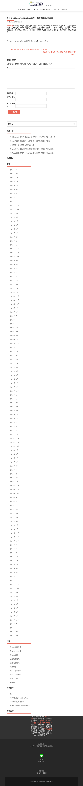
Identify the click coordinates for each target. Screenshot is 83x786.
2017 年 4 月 (14, 608)
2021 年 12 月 (14, 391)
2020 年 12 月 (14, 438)
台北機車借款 (15, 659)
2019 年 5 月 (14, 513)
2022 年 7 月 (14, 363)
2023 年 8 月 (14, 312)
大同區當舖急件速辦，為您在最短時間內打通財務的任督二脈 (32, 153)
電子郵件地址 (11, 98)
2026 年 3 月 (14, 190)
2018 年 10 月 (14, 541)
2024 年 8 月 (14, 265)
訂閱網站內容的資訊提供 (19, 698)
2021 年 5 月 (14, 419)
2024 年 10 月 (14, 257)
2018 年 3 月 (14, 569)
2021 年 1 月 (14, 434)
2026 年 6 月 (14, 178)
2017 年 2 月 (14, 616)
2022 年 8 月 (14, 359)
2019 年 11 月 (14, 490)
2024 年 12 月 (14, 249)
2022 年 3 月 (14, 379)
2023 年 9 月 (14, 308)
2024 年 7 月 (14, 268)
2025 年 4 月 (14, 233)
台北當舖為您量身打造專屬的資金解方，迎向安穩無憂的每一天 (32, 137)
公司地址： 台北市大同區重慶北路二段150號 (41, 745)
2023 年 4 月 (14, 328)
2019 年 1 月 (14, 529)
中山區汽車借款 (15, 651)
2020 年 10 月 (14, 446)
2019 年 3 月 (14, 521)
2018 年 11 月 (14, 537)
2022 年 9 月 (14, 355)
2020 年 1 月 (14, 482)
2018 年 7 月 (14, 553)
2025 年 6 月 (14, 225)
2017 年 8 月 (14, 596)
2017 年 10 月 (14, 588)
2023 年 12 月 (14, 296)
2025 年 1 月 (14, 245)
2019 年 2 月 (14, 525)
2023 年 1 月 (14, 340)
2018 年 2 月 (14, 573)
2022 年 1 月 (14, 387)
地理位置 (56, 9)
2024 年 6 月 (14, 272)
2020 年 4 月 (14, 470)
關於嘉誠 (21, 9)
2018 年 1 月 (14, 576)
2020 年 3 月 (14, 474)
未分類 (12, 682)
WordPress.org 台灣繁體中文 (20, 706)
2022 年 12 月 (14, 344)
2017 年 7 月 (14, 600)
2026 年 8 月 (14, 170)
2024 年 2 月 (14, 288)
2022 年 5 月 (14, 371)
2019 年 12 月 (14, 486)
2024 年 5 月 (14, 276)
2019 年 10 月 (14, 494)
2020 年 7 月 (14, 458)
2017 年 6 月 (14, 604)
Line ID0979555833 (41, 760)
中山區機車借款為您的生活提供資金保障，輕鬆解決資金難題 (32, 149)
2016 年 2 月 (14, 636)
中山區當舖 (14, 655)
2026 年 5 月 (14, 182)
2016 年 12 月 (14, 620)
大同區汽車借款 (15, 675)
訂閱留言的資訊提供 (17, 702)
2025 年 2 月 (14, 241)
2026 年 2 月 (14, 193)
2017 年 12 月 (14, 580)
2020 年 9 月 (14, 450)
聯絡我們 (64, 9)
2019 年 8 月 (14, 501)
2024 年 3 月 (14, 284)
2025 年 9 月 (14, 213)
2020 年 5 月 (14, 466)
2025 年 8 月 (14, 217)
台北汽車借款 (15, 663)
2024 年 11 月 (14, 253)
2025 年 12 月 (14, 201)
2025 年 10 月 (14, 209)
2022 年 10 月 (14, 351)
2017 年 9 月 (14, 592)
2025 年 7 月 (14, 221)
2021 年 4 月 (14, 422)
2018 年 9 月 (14, 545)
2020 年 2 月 (14, 478)
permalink (44, 41)
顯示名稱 (10, 93)
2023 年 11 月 (14, 300)
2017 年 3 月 (14, 612)
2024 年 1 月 (14, 292)
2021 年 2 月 (14, 430)
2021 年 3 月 (14, 426)
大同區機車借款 (15, 671)
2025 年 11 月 (14, 205)
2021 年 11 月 (14, 395)
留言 (9, 67)
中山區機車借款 (15, 647)
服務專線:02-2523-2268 (41, 772)
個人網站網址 (11, 104)
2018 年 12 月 (14, 533)
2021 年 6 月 (14, 415)
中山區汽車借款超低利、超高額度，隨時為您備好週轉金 (30, 141)
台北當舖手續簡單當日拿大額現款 (22, 145)
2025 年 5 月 (14, 229)
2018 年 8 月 (14, 549)
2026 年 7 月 (14, 174)
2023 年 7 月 (14, 316)
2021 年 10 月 (14, 399)
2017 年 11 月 (14, 584)
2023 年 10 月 (14, 304)
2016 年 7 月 (14, 624)
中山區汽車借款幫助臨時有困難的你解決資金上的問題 (27, 49)
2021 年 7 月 (14, 411)
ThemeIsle (49, 782)
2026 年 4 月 (14, 186)
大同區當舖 (14, 678)
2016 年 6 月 (14, 628)
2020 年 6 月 (14, 462)
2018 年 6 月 (14, 557)
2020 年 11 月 (14, 442)
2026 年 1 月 (14, 197)
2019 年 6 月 (14, 509)
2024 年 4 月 (14, 280)
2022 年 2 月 (14, 383)
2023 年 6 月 (14, 320)
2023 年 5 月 (14, 324)
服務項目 (30, 9)
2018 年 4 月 (14, 565)
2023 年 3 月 (14, 332)
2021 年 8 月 (14, 407)
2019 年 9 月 (14, 497)
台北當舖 (10, 26)
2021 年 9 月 (14, 403)
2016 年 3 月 (14, 632)
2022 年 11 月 (14, 347)
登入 (11, 694)
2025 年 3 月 (14, 237)
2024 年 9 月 (14, 261)
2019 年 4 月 (14, 517)
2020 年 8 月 (14, 454)
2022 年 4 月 (14, 375)
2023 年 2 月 (14, 336)
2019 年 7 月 (14, 505)
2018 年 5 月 (14, 561)
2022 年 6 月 (14, 367)
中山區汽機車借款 (43, 9)
